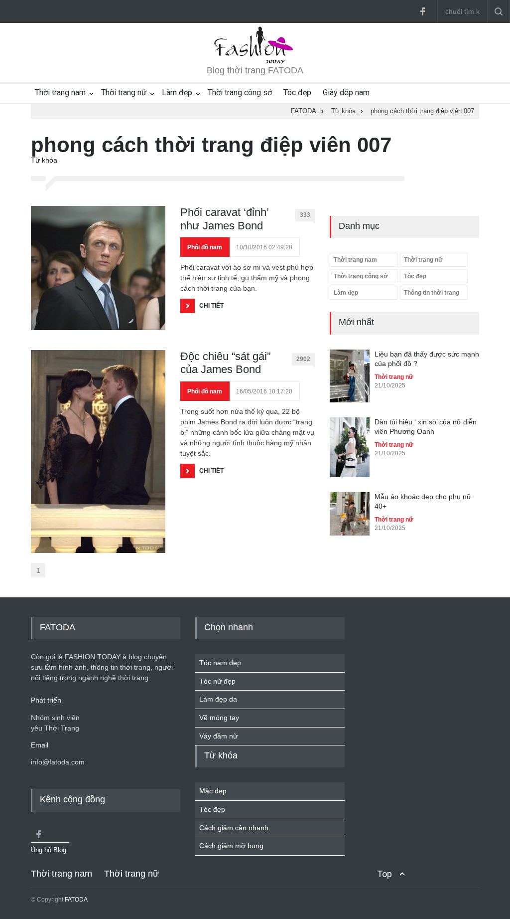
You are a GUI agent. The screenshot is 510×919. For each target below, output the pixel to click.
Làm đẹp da (218, 699)
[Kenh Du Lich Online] (38, 834)
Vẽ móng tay (219, 718)
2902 (303, 359)
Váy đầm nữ (218, 736)
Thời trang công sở (240, 92)
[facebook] (422, 11)
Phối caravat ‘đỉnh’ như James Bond (224, 218)
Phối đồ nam (204, 247)
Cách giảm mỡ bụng (231, 846)
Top (384, 874)
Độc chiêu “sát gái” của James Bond (225, 362)
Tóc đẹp (297, 92)
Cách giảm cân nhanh (233, 828)
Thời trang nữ (123, 92)
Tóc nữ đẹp (217, 681)
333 (305, 214)
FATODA (76, 899)
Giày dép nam (346, 92)
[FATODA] (255, 62)
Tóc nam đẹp (220, 663)
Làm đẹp (177, 92)
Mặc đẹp (213, 791)
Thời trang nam (60, 92)
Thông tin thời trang (431, 292)
